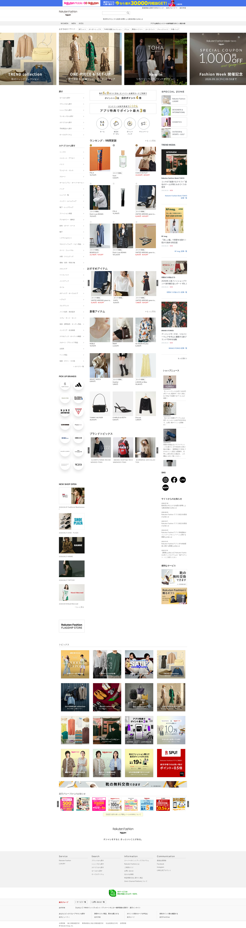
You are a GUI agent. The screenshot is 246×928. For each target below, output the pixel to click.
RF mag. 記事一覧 (181, 251)
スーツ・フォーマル (66, 250)
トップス (63, 152)
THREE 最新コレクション (113, 29)
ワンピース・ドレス (66, 170)
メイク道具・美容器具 (67, 312)
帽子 (61, 232)
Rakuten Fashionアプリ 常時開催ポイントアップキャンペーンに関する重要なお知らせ (173, 534)
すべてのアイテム (66, 135)
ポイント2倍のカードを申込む (137, 914)
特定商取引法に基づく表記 (133, 878)
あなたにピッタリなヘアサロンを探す (72, 914)
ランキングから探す (66, 116)
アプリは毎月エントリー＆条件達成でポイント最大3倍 (168, 23)
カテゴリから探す (66, 122)
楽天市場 (183, 8)
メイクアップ (64, 281)
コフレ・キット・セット (68, 318)
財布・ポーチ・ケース (67, 226)
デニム (126, 29)
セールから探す (65, 98)
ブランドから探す (66, 104)
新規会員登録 (161, 860)
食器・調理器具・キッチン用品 (70, 324)
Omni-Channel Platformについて (135, 881)
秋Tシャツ (82, 29)
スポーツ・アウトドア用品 (69, 342)
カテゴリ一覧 (79, 366)
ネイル (62, 287)
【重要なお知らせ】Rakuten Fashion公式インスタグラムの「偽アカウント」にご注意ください (174, 555)
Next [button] (187, 59)
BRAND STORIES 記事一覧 (178, 348)
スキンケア (63, 269)
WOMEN (64, 23)
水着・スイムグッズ (66, 256)
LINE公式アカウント (164, 870)
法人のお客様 (129, 874)
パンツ (62, 164)
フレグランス (64, 306)
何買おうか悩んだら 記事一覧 (177, 292)
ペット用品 (63, 355)
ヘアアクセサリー (66, 238)
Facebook (160, 864)
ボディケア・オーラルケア (69, 293)
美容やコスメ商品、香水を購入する (106, 914)
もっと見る (80, 607)
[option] (90, 59)
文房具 (62, 349)
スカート (63, 176)
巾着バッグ (175, 29)
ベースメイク (64, 275)
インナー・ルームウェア (68, 201)
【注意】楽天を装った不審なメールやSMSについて (123, 814)
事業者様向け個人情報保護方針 (93, 923)
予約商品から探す (66, 128)
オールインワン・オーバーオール (71, 183)
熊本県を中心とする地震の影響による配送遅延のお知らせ (123, 19)
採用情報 (123, 923)
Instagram (160, 867)
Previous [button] (59, 59)
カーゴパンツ (150, 29)
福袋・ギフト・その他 (67, 361)
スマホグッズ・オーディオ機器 (70, 336)
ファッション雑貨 (66, 213)
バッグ (62, 189)
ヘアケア (63, 299)
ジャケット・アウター (67, 158)
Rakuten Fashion (79, 13)
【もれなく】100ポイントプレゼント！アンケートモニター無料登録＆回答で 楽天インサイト (108, 908)
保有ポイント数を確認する (169, 914)
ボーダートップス (95, 29)
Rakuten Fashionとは (131, 864)
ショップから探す (66, 110)
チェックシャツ (162, 29)
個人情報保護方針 (73, 923)
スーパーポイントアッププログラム (136, 860)
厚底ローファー (137, 29)
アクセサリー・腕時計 (67, 220)
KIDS (81, 23)
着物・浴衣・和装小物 (67, 263)
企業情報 (62, 923)
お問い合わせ (129, 871)
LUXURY (62, 864)
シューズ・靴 (64, 195)
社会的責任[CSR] (112, 923)
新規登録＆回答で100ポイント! (153, 8)
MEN (73, 23)
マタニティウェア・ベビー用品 (70, 244)
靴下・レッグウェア (66, 207)
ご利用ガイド (129, 867)
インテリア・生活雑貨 (67, 330)
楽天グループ (170, 8)
